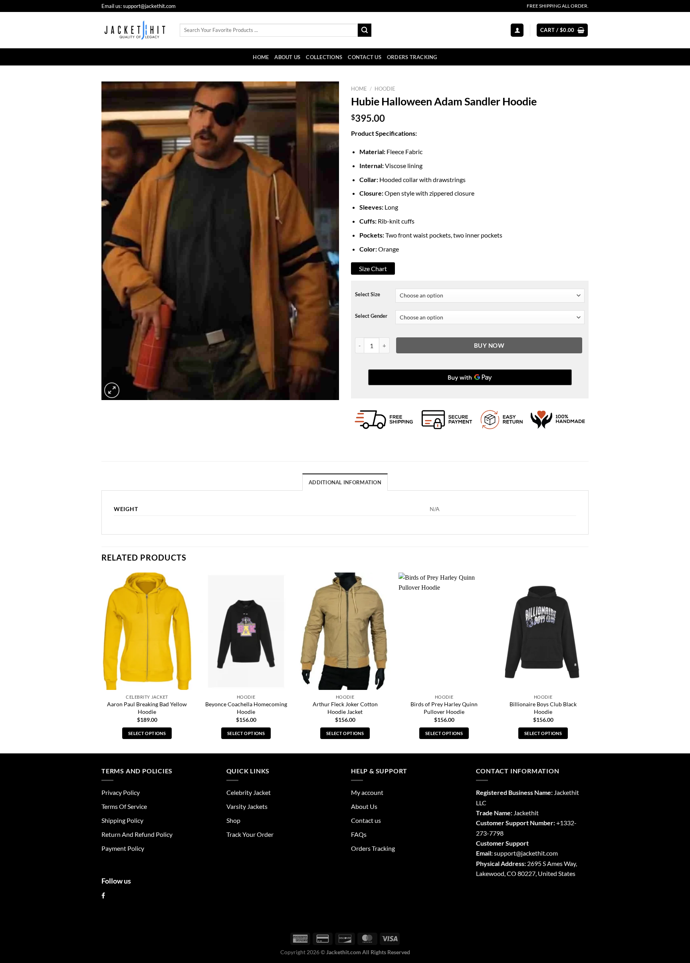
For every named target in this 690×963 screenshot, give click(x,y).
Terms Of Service (124, 806)
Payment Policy (122, 848)
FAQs (359, 834)
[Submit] (364, 30)
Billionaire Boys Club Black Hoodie (543, 708)
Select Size (367, 294)
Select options (147, 733)
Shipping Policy (122, 820)
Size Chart (373, 268)
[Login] (517, 30)
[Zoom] (111, 390)
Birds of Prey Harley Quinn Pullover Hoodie (444, 708)
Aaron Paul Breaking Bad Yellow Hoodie (147, 708)
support (505, 853)
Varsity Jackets (247, 806)
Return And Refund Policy (136, 834)
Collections (324, 57)
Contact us (364, 57)
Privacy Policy (120, 792)
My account (367, 792)
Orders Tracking (412, 57)
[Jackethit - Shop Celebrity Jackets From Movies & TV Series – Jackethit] (134, 30)
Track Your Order (250, 834)
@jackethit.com (537, 853)
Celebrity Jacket (248, 792)
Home (261, 57)
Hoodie (385, 88)
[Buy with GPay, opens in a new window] (470, 377)
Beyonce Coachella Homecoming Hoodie (246, 708)
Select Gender (371, 316)
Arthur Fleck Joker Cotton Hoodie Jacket (345, 708)
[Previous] (102, 662)
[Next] (588, 662)
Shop (233, 820)
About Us (287, 57)
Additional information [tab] (345, 482)
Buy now (489, 345)
